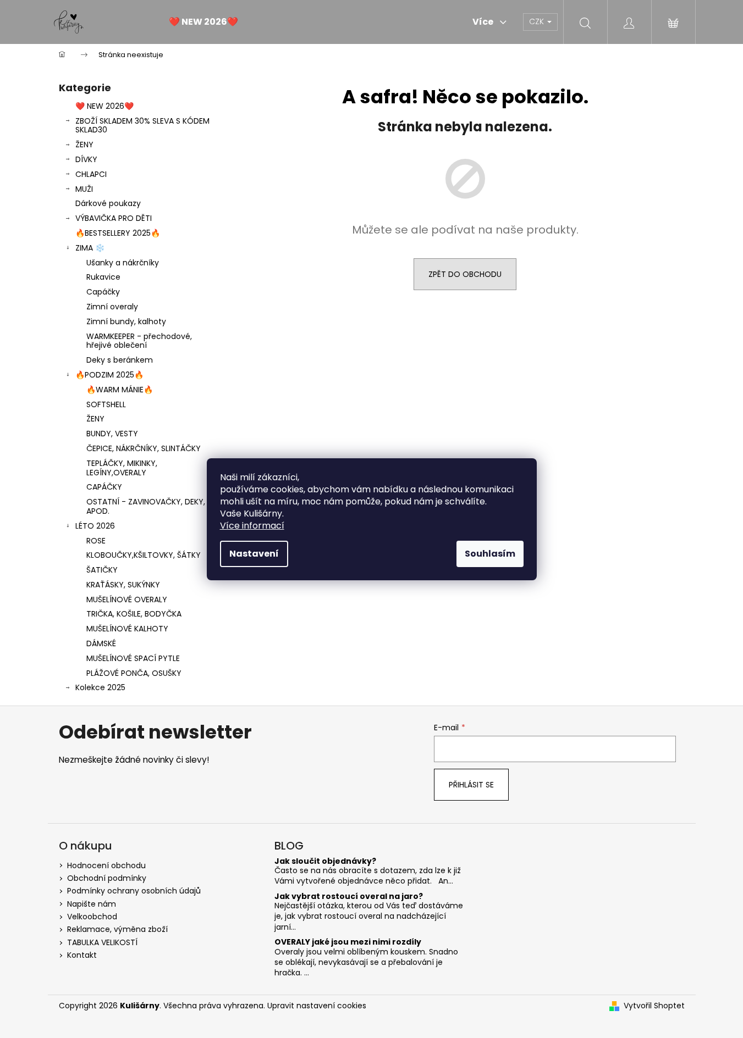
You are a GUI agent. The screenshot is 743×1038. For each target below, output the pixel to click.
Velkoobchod (92, 916)
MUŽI (84, 189)
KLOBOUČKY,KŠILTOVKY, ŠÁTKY (143, 554)
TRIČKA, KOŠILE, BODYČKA (133, 613)
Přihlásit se (471, 784)
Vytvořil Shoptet (654, 1006)
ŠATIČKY (102, 569)
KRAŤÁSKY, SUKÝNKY (123, 584)
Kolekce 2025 (100, 687)
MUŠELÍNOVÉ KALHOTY (127, 628)
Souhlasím (490, 553)
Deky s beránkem (119, 359)
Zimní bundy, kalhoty (126, 321)
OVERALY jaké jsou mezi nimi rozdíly (347, 942)
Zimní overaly (112, 306)
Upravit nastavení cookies (316, 1005)
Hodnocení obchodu (106, 865)
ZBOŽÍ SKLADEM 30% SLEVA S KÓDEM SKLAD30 (142, 125)
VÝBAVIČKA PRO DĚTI (113, 218)
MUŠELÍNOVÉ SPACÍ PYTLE (133, 658)
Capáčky (103, 291)
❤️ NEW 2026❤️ (104, 106)
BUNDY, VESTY (112, 433)
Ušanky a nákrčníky (122, 262)
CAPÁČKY (104, 486)
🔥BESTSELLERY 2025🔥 (117, 232)
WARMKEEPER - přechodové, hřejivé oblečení (139, 341)
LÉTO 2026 (95, 525)
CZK (537, 21)
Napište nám (91, 903)
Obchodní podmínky (106, 878)
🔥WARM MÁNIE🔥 (119, 389)
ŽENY (84, 144)
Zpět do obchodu (465, 274)
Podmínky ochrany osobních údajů (134, 890)
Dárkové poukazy (108, 203)
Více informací (252, 525)
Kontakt (82, 955)
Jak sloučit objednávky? (325, 861)
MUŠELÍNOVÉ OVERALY (126, 599)
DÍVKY (86, 159)
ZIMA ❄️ (89, 247)
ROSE (96, 540)
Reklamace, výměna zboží (117, 929)
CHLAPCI (91, 174)
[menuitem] (203, 22)
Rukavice (103, 276)
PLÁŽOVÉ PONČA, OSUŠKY (133, 673)
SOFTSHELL (106, 404)
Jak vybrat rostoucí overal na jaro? (348, 896)
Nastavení (254, 553)
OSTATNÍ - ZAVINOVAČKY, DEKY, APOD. (145, 506)
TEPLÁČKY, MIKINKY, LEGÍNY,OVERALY (121, 468)
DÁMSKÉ (101, 643)
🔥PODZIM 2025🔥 (109, 374)
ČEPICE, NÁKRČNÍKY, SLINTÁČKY (143, 448)
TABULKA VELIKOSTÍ (102, 942)
